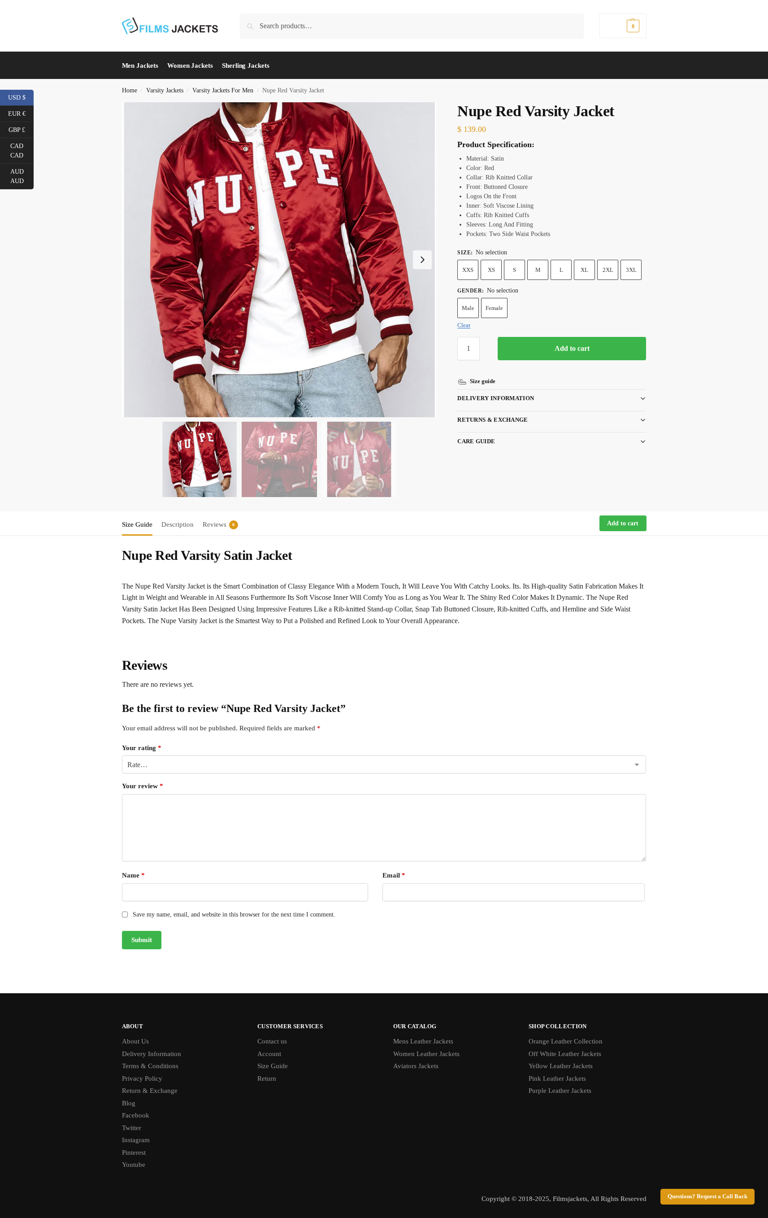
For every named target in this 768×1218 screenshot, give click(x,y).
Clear (463, 325)
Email (393, 875)
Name (133, 875)
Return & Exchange (150, 1090)
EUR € (21, 113)
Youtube (133, 1164)
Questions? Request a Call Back (707, 1196)
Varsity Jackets (164, 90)
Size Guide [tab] (137, 524)
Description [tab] (177, 524)
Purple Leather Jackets (560, 1090)
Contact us (272, 1041)
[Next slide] (422, 259)
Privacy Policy (142, 1078)
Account (269, 1053)
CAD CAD (22, 151)
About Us (135, 1041)
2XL (608, 269)
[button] (622, 25)
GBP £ (21, 129)
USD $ (21, 97)
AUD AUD (22, 176)
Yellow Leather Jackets (561, 1066)
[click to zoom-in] (279, 259)
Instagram (136, 1140)
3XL (631, 269)
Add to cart (572, 348)
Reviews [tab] (219, 524)
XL (584, 269)
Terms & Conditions (150, 1066)
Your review (142, 786)
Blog (128, 1103)
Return (266, 1078)
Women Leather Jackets (426, 1053)
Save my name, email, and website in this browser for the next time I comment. (234, 914)
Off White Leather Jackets (565, 1053)
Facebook (135, 1115)
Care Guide (476, 441)
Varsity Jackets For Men (222, 90)
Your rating (141, 747)
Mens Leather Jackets (423, 1041)
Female (494, 308)
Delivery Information (495, 398)
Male (468, 308)
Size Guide (272, 1066)
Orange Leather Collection (566, 1041)
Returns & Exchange (492, 419)
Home (129, 90)
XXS (467, 269)
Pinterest (134, 1152)
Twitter (131, 1127)
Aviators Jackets (415, 1066)
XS (491, 269)
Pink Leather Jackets (557, 1078)
